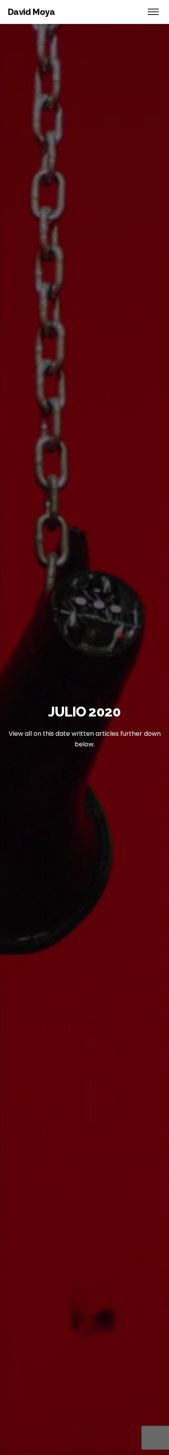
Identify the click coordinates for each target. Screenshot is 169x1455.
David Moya (31, 12)
